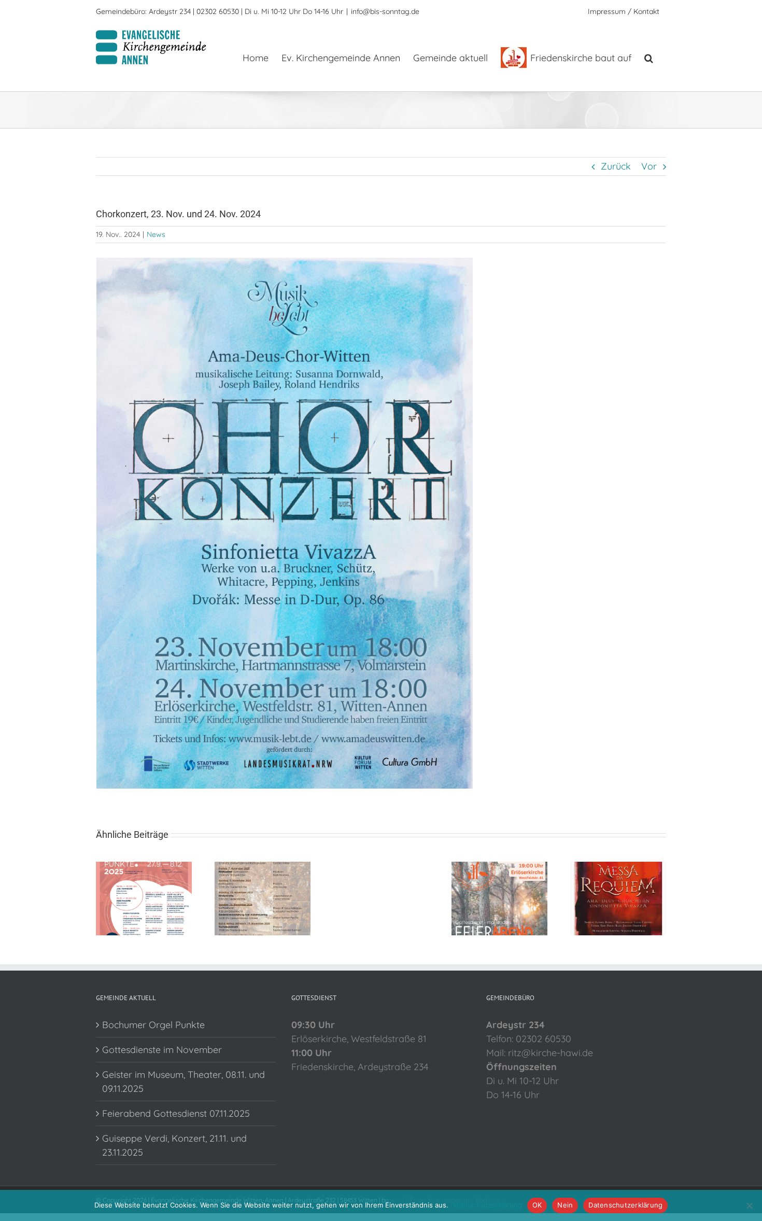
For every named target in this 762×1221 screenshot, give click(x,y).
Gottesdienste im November (162, 1050)
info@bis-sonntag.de (385, 11)
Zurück (616, 166)
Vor (649, 166)
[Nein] (749, 1205)
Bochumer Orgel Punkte (153, 1025)
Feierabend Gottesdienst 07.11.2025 (176, 1113)
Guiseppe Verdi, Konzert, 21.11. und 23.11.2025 (174, 1145)
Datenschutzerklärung (486, 1205)
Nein (565, 1205)
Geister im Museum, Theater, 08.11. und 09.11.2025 (183, 1081)
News (156, 234)
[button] (648, 57)
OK (537, 1205)
